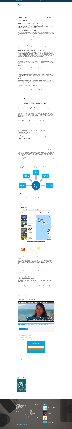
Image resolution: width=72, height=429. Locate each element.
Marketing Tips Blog (33, 413)
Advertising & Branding (34, 417)
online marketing (46, 355)
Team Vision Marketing (40, 355)
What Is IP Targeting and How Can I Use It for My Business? (34, 324)
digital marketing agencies (32, 355)
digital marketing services (25, 355)
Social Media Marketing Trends (51, 419)
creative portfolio (23, 14)
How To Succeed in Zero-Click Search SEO (51, 414)
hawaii (27, 356)
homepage (19, 14)
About (30, 409)
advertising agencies (21, 356)
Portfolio (31, 415)
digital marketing (51, 355)
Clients (31, 410)
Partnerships (31, 414)
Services (31, 416)
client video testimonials (30, 14)
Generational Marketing (34, 422)
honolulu (25, 356)
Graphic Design (33, 418)
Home (31, 412)
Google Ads (19, 355)
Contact (31, 411)
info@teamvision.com (19, 0)
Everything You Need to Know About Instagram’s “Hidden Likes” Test (52, 408)
